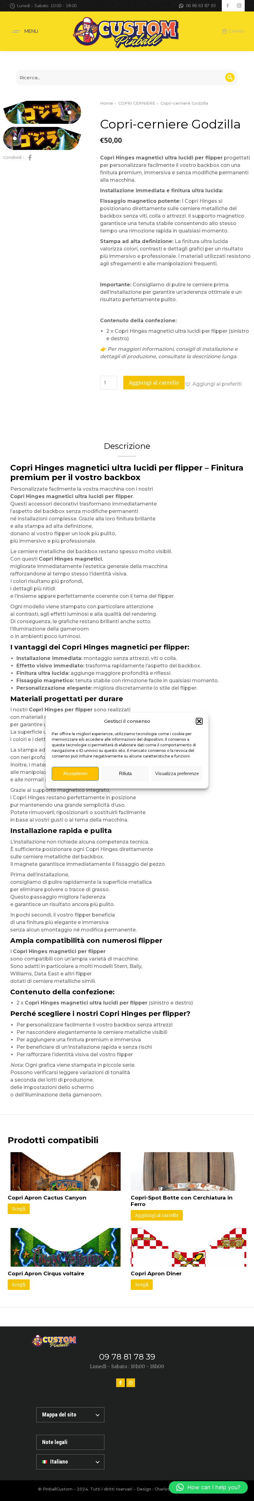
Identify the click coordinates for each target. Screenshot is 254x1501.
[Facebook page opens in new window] (227, 5)
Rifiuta (125, 773)
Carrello (237, 31)
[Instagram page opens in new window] (239, 5)
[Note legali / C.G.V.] (70, 1442)
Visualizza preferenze (177, 773)
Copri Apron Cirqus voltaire (46, 1273)
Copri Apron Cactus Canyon (47, 1198)
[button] (199, 721)
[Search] (229, 77)
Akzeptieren (75, 773)
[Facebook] (120, 1382)
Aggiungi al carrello (154, 383)
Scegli (18, 1209)
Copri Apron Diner (156, 1273)
